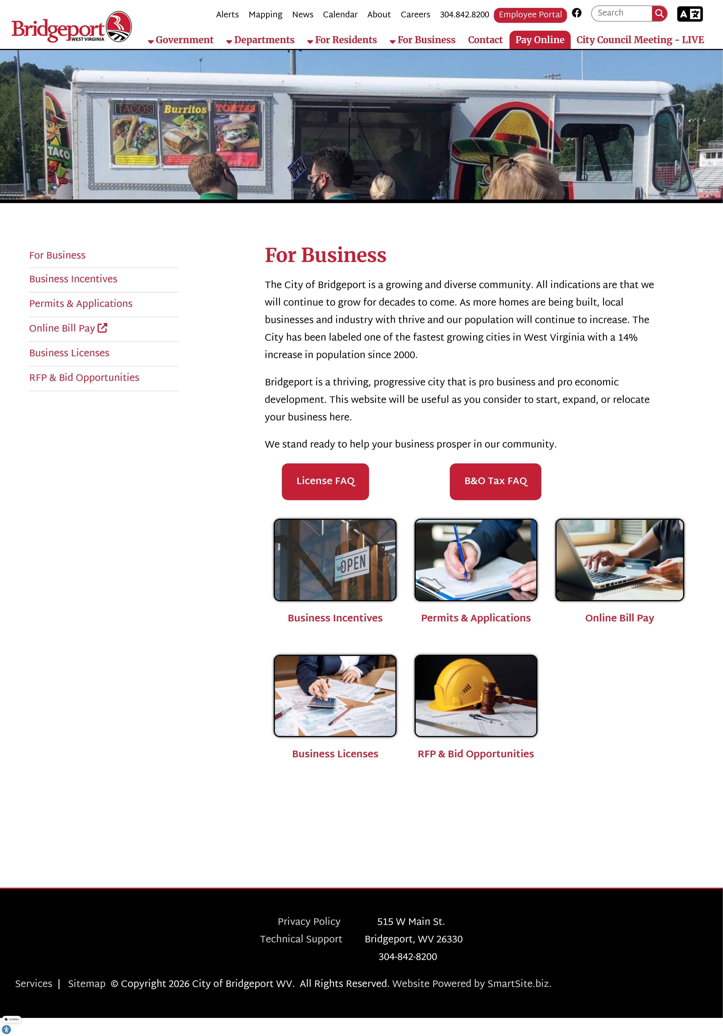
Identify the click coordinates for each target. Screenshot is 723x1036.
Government (184, 40)
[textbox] (622, 13)
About (379, 15)
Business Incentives (73, 280)
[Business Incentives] (335, 560)
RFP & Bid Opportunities (84, 378)
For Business (425, 40)
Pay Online (540, 40)
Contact (485, 40)
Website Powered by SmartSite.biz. (471, 984)
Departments (263, 40)
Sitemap (87, 984)
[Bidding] (476, 696)
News (302, 15)
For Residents (345, 40)
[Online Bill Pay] (619, 560)
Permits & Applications (81, 304)
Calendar (340, 15)
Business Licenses (69, 354)
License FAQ (325, 482)
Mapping (265, 15)
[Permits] (476, 560)
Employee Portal (530, 15)
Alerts (227, 15)
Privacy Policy (327, 922)
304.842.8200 (464, 15)
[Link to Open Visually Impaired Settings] (6, 1029)
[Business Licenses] (335, 696)
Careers (415, 15)
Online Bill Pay (63, 329)
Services (33, 984)
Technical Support (312, 940)
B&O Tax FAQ (495, 482)
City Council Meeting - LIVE (640, 40)
